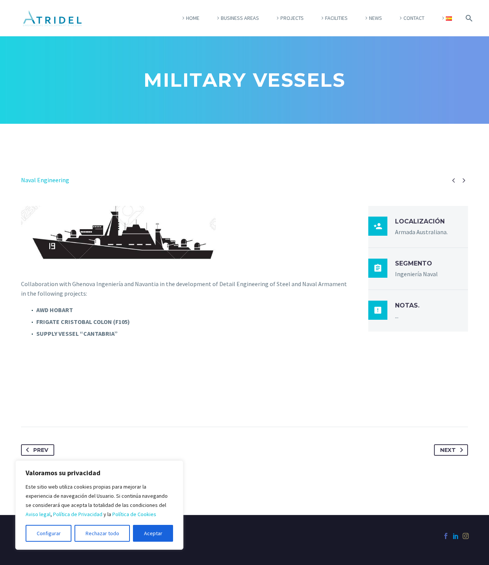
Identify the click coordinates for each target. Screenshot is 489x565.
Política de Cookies (134, 514)
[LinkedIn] (456, 536)
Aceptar (153, 533)
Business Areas (240, 18)
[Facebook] (446, 536)
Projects (292, 18)
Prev (40, 450)
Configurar (49, 533)
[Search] (468, 18)
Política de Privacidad (77, 514)
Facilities (336, 18)
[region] (99, 505)
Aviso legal (38, 514)
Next (448, 450)
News (375, 18)
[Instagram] (466, 536)
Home (192, 18)
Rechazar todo (102, 533)
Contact (413, 18)
